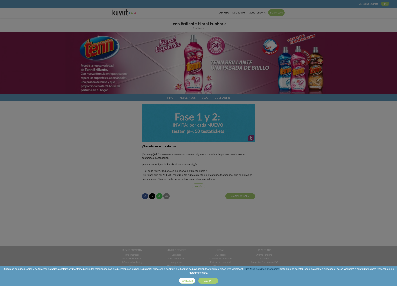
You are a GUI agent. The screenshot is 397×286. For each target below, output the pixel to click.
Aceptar (208, 280)
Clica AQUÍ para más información (261, 269)
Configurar (187, 280)
